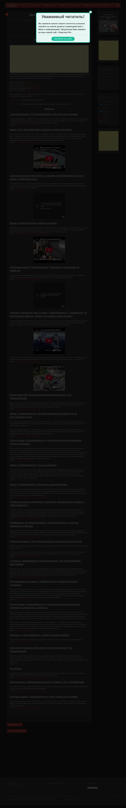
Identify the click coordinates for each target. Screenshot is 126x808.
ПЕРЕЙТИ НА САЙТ (63, 39)
